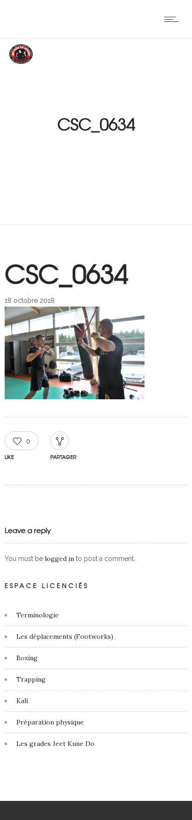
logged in (59, 558)
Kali (22, 701)
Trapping (31, 679)
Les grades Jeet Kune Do (55, 743)
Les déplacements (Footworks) (64, 636)
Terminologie (37, 615)
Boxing (27, 658)
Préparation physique (50, 722)
